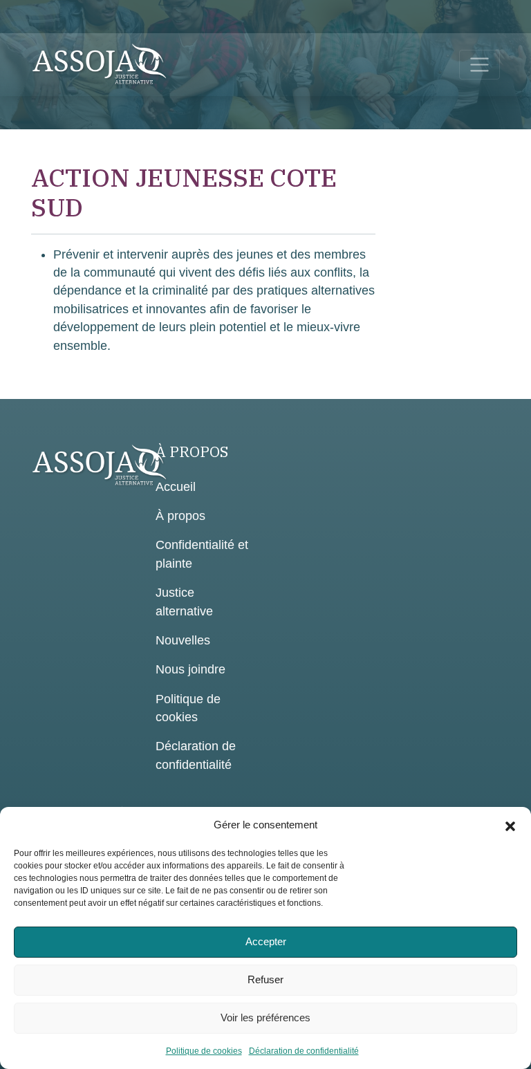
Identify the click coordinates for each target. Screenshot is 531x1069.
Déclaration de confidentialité (304, 1051)
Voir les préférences (265, 1017)
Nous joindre (190, 669)
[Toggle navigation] (479, 65)
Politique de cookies (204, 1051)
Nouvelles (183, 640)
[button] (510, 825)
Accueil (176, 487)
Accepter (265, 941)
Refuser (265, 979)
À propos (180, 516)
